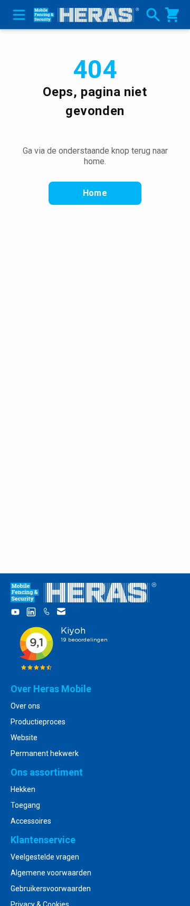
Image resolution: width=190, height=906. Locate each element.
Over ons (25, 706)
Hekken (23, 789)
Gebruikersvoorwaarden (51, 888)
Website (24, 737)
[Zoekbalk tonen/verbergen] (153, 14)
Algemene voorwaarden (51, 873)
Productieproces (38, 722)
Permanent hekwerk (45, 753)
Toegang (25, 805)
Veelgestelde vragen (45, 857)
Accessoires (31, 821)
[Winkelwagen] (172, 14)
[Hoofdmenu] (17, 14)
